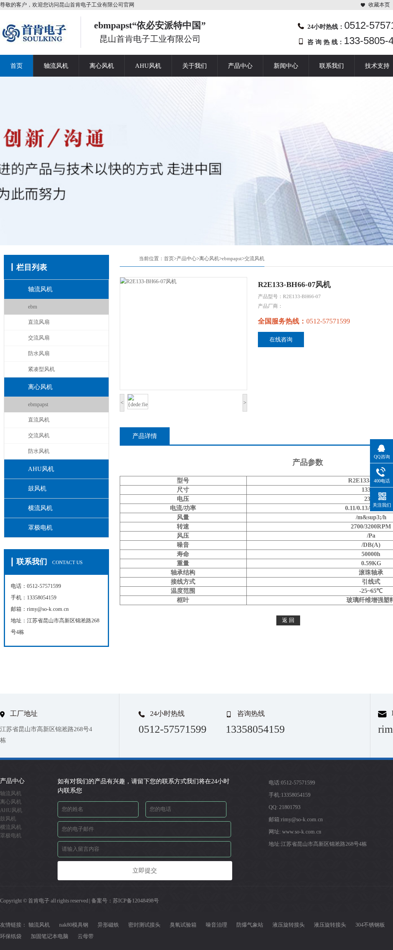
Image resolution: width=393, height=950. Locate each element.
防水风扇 (39, 353)
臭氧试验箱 (183, 925)
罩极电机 (40, 527)
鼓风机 (37, 488)
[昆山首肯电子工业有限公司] (34, 42)
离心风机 (101, 65)
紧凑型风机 (41, 369)
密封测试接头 (144, 925)
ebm (32, 307)
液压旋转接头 (288, 925)
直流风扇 (39, 322)
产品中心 (240, 65)
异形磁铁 (108, 925)
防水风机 (39, 451)
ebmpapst (38, 404)
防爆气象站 (249, 925)
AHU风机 (148, 65)
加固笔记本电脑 (49, 936)
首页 (16, 65)
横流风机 (40, 508)
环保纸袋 (10, 936)
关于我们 (194, 65)
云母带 (86, 936)
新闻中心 (286, 65)
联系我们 (331, 65)
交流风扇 (39, 338)
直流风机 (39, 420)
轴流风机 (56, 65)
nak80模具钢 (73, 925)
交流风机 (39, 435)
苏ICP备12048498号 (136, 901)
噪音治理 (216, 925)
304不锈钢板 (370, 925)
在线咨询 (280, 339)
